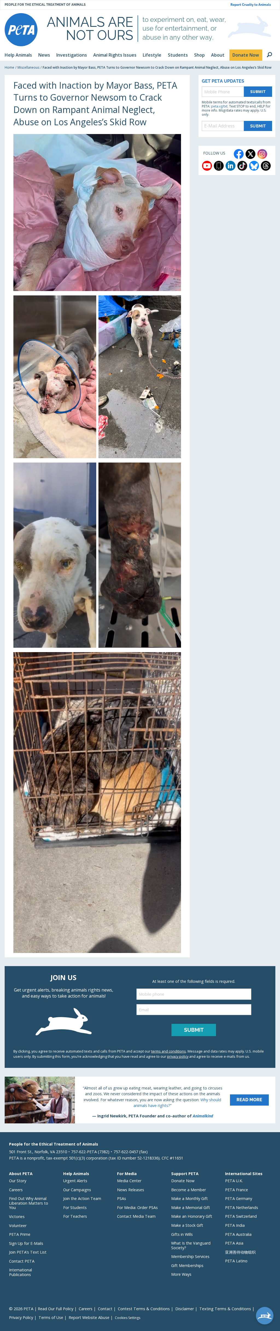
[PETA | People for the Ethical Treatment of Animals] (21, 29)
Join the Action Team (82, 1198)
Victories (17, 1216)
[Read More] (140, 1100)
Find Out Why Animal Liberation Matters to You (28, 1203)
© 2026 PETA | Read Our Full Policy (41, 1308)
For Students (75, 1207)
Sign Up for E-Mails (26, 1243)
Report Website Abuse (89, 1317)
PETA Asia (234, 1243)
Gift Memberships (187, 1265)
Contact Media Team (136, 1216)
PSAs (121, 1198)
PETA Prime (19, 1234)
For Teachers (75, 1216)
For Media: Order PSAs (137, 1207)
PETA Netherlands (241, 1207)
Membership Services (190, 1256)
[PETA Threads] (266, 166)
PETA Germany (238, 1198)
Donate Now (182, 1180)
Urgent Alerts (75, 1180)
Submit (258, 91)
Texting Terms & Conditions (225, 1308)
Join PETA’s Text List (27, 1252)
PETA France (236, 1189)
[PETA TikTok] (242, 166)
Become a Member (188, 1189)
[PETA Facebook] (239, 154)
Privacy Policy (21, 1317)
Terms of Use (51, 1317)
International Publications (20, 1272)
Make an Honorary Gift (191, 1216)
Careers (16, 1189)
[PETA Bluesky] (254, 166)
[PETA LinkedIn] (230, 166)
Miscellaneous (28, 67)
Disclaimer (184, 1308)
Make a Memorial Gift (190, 1207)
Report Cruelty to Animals (251, 5)
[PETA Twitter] (250, 154)
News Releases (130, 1189)
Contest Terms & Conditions (144, 1308)
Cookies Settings (127, 1318)
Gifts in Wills (182, 1234)
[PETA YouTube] (207, 166)
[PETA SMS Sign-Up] (219, 166)
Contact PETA (21, 1261)
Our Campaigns (77, 1189)
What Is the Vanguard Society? (191, 1245)
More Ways (181, 1274)
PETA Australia (238, 1234)
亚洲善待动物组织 (240, 1252)
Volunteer (18, 1225)
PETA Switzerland (241, 1216)
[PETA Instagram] (262, 154)
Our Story (17, 1180)
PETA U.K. (234, 1180)
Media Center (129, 1180)
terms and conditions (168, 1051)
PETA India (235, 1225)
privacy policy (177, 1056)
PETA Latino (236, 1260)
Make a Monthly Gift (189, 1198)
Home (9, 67)
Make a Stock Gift (187, 1225)
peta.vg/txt (219, 106)
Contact (105, 1308)
